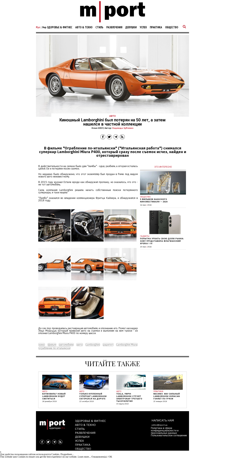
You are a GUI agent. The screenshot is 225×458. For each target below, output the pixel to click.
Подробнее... (67, 454)
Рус (38, 27)
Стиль (99, 27)
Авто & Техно (83, 27)
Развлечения (114, 27)
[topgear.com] (54, 243)
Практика (156, 27)
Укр (44, 27)
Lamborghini (92, 344)
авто (79, 344)
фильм (52, 344)
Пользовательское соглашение (169, 435)
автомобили (66, 344)
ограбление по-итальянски (54, 348)
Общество (171, 27)
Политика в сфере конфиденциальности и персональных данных (164, 430)
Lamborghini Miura (127, 344)
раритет (108, 344)
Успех (143, 27)
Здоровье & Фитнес (59, 27)
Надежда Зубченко (122, 128)
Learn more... (84, 456)
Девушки (131, 27)
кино (41, 344)
